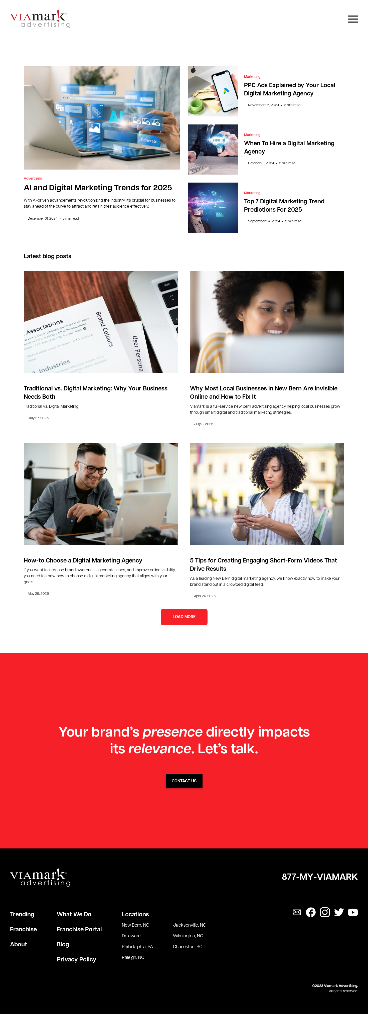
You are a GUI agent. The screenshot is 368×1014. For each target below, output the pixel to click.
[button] (353, 19)
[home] (40, 19)
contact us (184, 781)
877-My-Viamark (320, 877)
